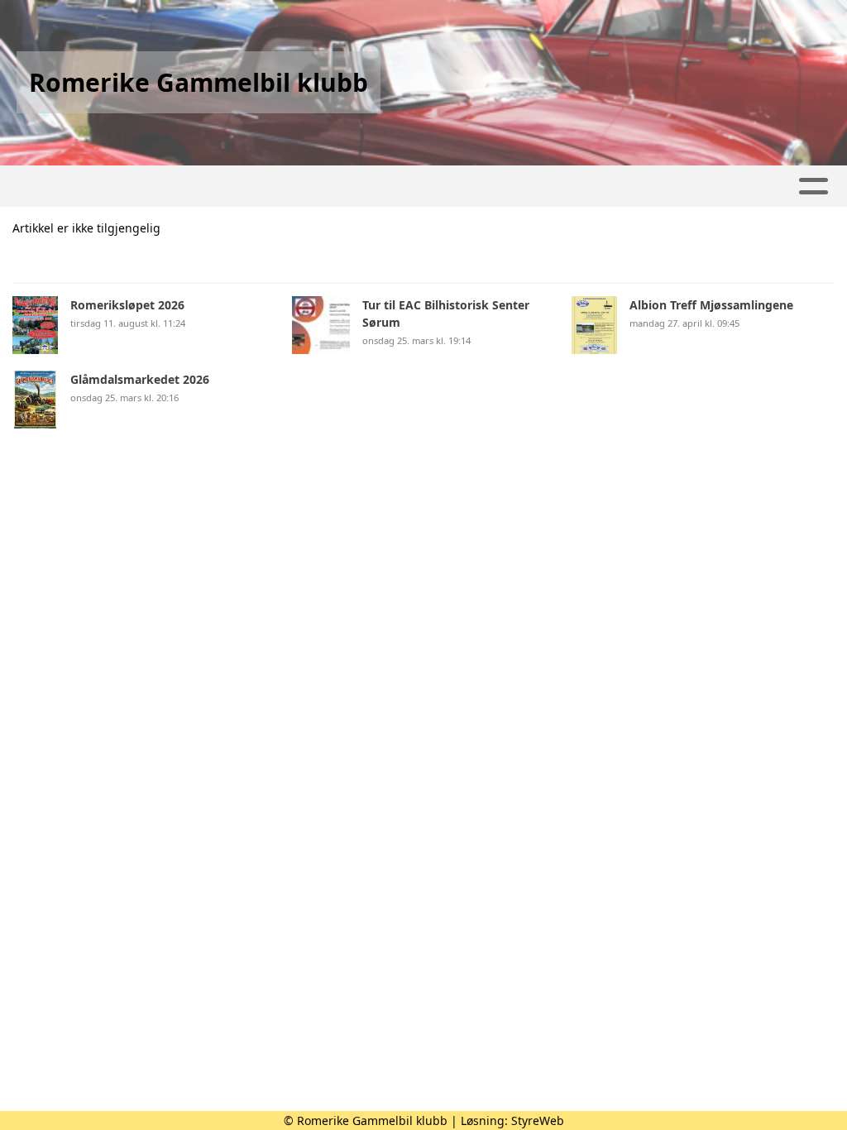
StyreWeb (537, 1120)
